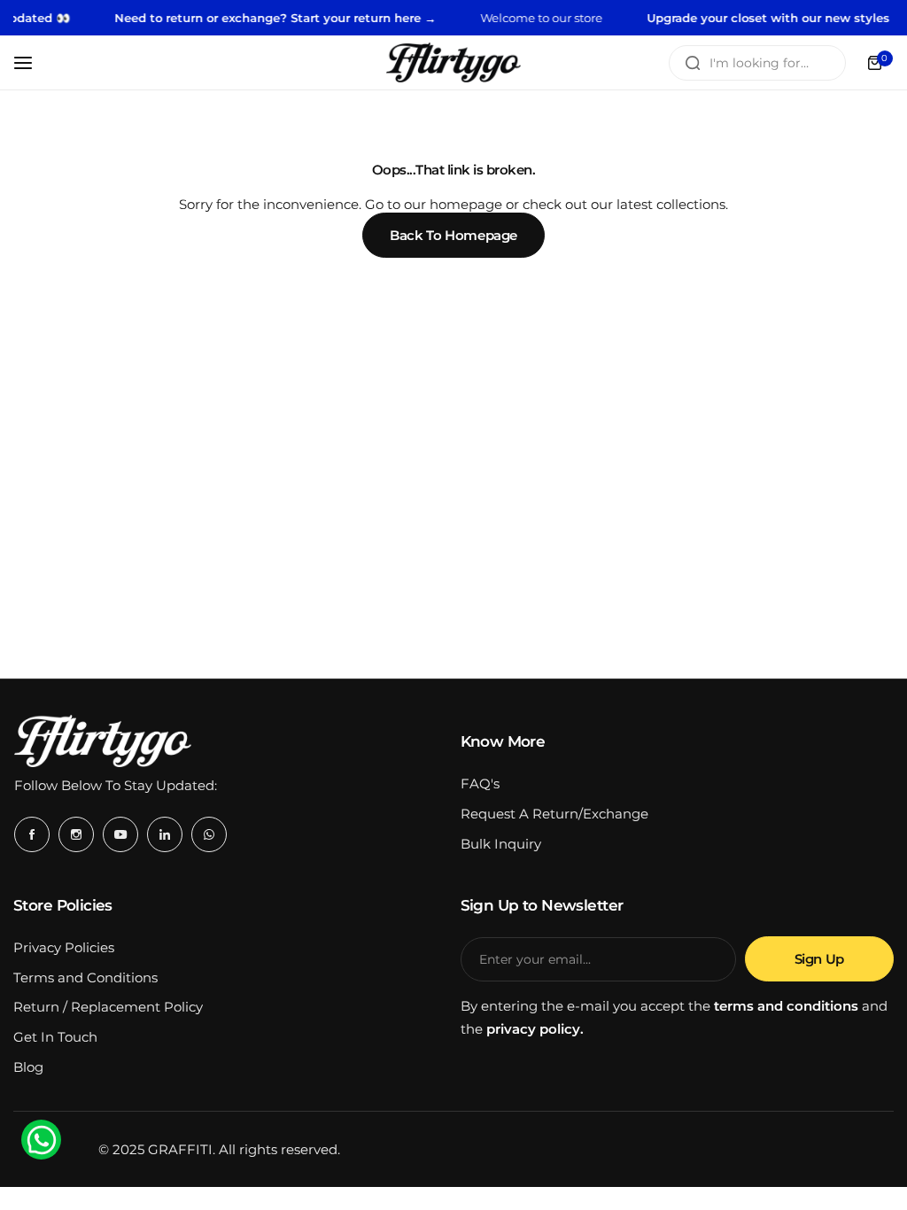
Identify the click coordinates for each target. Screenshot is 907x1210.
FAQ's (480, 783)
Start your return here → (347, 18)
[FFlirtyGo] (453, 62)
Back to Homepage (453, 235)
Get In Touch (55, 1036)
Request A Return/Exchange (554, 813)
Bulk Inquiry (501, 843)
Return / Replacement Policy (108, 1006)
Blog (28, 1067)
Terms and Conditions (85, 977)
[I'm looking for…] (692, 63)
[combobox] (757, 63)
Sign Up (819, 958)
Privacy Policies (63, 947)
